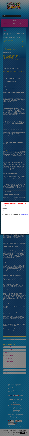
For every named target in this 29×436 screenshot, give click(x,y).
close (28, 232)
